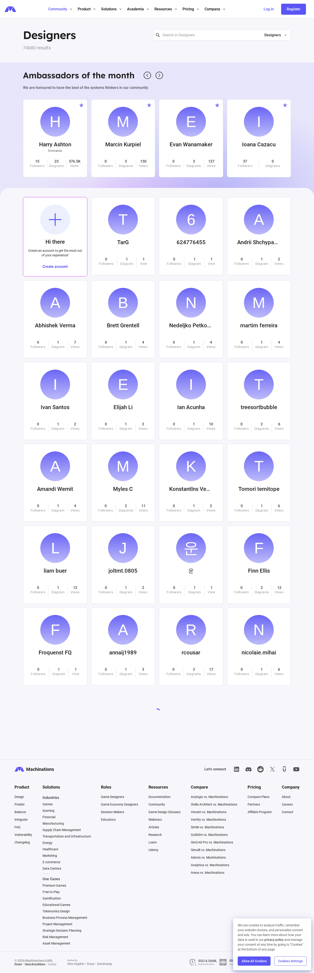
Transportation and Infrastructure (67, 836)
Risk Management (55, 937)
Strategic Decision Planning (62, 930)
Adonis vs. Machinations (208, 857)
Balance (20, 812)
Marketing (50, 855)
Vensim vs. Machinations (208, 812)
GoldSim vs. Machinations (209, 835)
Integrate (21, 819)
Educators (108, 819)
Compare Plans (258, 797)
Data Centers (52, 868)
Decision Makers (112, 812)
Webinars (155, 819)
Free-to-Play (51, 892)
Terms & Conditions (35, 964)
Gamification (52, 898)
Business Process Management (65, 917)
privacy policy (274, 940)
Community (156, 804)
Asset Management (56, 943)
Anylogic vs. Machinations (209, 797)
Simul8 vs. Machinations (208, 850)
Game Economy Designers (119, 804)
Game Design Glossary (164, 812)
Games (48, 804)
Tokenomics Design (56, 911)
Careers (287, 804)
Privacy (18, 964)
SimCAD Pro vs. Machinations (212, 842)
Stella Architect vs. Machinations (214, 804)
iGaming (48, 810)
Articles (153, 827)
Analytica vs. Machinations (210, 865)
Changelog (22, 842)
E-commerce (51, 862)
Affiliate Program (260, 812)
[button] (273, 35)
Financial (49, 817)
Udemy (153, 850)
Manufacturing (53, 823)
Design (19, 797)
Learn (152, 842)
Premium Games (54, 885)
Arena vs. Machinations (207, 872)
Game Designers (112, 797)
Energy (47, 843)
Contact (287, 812)
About (286, 797)
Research (155, 835)
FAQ (17, 827)
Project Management (57, 924)
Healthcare (50, 849)
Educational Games (56, 905)
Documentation (159, 797)
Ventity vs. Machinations (208, 819)
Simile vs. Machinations (207, 827)
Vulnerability (23, 835)
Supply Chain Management (62, 830)
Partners (254, 804)
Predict (19, 804)
